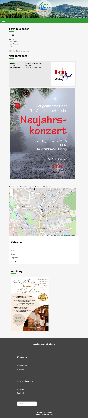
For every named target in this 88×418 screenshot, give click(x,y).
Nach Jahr (12, 39)
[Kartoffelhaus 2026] (30, 304)
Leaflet (51, 235)
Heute (11, 46)
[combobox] (27, 404)
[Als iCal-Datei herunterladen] (19, 51)
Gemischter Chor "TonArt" (34, 68)
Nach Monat (13, 42)
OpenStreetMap (65, 235)
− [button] (11, 194)
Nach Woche (13, 44)
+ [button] (11, 190)
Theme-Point (48, 415)
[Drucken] (13, 35)
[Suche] (10, 48)
